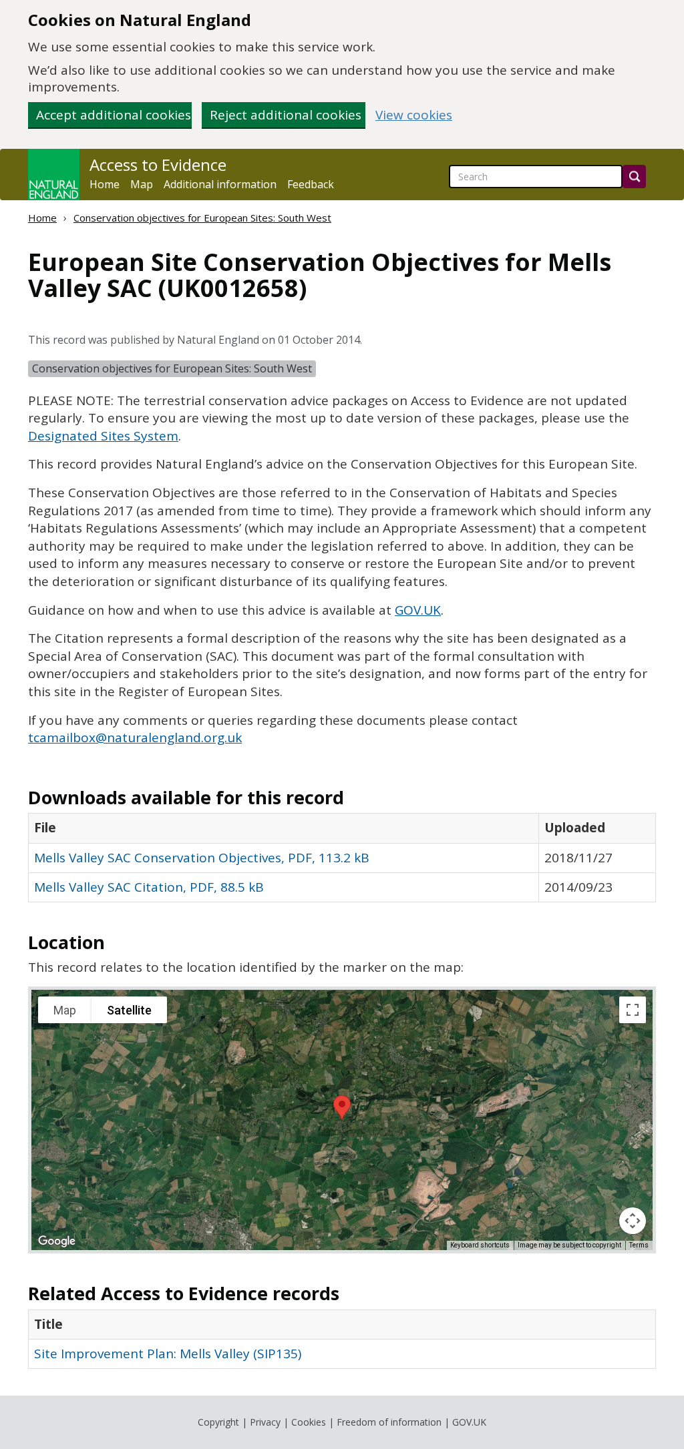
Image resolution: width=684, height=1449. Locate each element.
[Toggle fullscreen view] (632, 1009)
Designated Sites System (103, 436)
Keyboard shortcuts (480, 1245)
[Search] (634, 176)
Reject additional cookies (285, 114)
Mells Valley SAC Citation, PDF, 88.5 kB (149, 887)
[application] (342, 1119)
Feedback (310, 184)
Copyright (218, 1422)
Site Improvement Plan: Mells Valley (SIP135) (167, 1353)
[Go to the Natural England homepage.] (53, 174)
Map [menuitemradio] (64, 1010)
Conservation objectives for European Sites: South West (202, 217)
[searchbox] (536, 176)
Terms (639, 1245)
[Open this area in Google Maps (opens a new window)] (57, 1241)
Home (105, 184)
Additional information (220, 184)
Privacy (265, 1422)
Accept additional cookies (113, 114)
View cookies (413, 115)
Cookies (308, 1422)
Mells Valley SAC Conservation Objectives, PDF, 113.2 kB (201, 857)
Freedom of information (389, 1422)
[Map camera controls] (632, 1220)
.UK (418, 610)
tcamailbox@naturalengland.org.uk (135, 737)
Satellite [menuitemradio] (129, 1010)
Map (141, 184)
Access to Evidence (158, 165)
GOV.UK (469, 1422)
